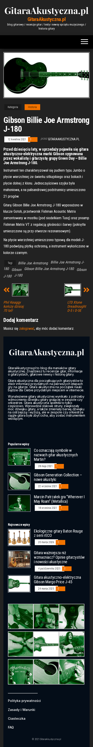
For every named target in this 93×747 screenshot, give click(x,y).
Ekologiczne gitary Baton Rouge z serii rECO (58, 533)
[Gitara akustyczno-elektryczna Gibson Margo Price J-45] (19, 583)
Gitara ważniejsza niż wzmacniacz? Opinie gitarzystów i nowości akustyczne (59, 557)
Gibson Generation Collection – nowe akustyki (58, 477)
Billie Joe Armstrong (33, 263)
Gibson (16, 269)
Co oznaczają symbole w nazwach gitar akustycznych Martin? (56, 455)
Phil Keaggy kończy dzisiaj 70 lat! (13, 306)
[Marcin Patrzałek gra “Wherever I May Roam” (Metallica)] (19, 503)
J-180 (18, 275)
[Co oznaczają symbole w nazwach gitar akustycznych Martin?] (19, 456)
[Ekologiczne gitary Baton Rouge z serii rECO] (19, 537)
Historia (32, 107)
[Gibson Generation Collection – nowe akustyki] (19, 481)
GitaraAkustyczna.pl (47, 19)
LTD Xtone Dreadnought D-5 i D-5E (76, 306)
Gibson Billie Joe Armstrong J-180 (49, 269)
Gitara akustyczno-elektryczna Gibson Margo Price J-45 (57, 579)
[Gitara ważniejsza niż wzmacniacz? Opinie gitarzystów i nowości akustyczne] (19, 559)
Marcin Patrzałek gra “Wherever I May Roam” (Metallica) (59, 499)
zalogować (26, 328)
